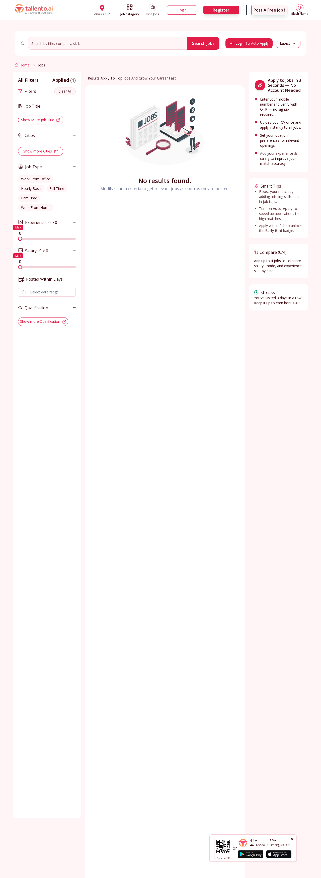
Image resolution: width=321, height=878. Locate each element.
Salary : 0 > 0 (36, 251)
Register (221, 10)
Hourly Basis (31, 188)
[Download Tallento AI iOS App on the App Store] (278, 854)
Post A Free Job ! (269, 10)
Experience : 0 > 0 (41, 222)
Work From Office (35, 179)
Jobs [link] (41, 65)
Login (182, 10)
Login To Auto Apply (252, 43)
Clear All (64, 91)
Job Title (32, 106)
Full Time (56, 188)
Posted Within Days (44, 279)
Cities (30, 135)
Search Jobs (203, 43)
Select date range (44, 292)
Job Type (33, 167)
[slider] (20, 239)
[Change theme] (299, 8)
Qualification (36, 307)
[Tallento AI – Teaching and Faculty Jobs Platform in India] (34, 9)
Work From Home (35, 207)
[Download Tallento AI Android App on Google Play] (250, 854)
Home (25, 65)
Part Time (29, 198)
